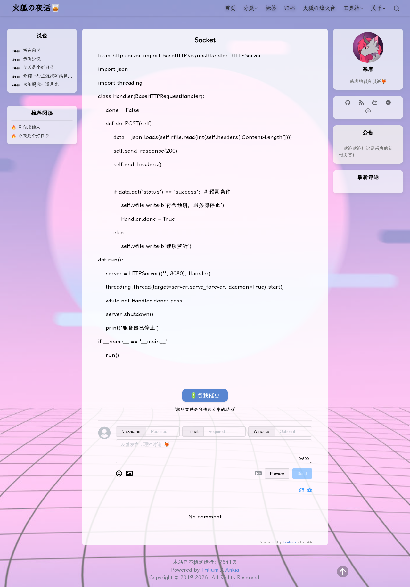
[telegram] (388, 103)
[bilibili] (375, 103)
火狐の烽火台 (319, 8)
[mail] (368, 111)
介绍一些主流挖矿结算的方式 (52, 76)
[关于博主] (368, 61)
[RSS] (362, 103)
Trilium (209, 570)
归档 (289, 8)
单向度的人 (29, 127)
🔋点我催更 (205, 395)
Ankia (232, 570)
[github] (348, 103)
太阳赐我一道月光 (41, 84)
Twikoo (289, 542)
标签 (271, 8)
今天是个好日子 (38, 67)
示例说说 (32, 59)
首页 (230, 8)
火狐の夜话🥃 (36, 8)
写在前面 (32, 50)
